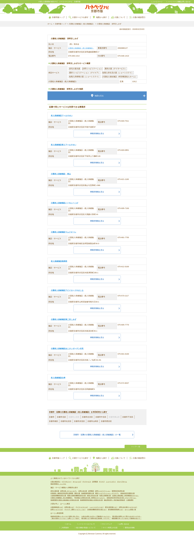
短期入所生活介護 (92, 495)
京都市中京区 (100, 417)
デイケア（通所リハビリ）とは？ (75, 509)
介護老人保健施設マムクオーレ (63, 232)
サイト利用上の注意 (110, 527)
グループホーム (122, 481)
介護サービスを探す (80, 17)
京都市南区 (53, 421)
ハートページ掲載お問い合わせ (179, 2)
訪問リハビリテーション (103, 491)
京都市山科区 (92, 421)
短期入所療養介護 (105, 495)
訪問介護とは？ (69, 507)
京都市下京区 (127, 417)
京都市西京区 (106, 421)
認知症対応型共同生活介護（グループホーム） (121, 498)
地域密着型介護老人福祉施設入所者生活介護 (65, 500)
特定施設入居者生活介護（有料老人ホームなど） (89, 498)
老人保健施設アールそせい (62, 116)
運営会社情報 (130, 527)
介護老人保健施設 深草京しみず (109, 24)
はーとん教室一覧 (130, 509)
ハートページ (157, 2)
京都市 (51, 417)
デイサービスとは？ (82, 507)
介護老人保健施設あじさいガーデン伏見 (67, 349)
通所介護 (77, 493)
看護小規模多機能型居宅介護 (76, 495)
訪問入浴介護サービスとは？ (128, 507)
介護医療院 (129, 500)
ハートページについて (87, 524)
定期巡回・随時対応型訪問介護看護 (62, 493)
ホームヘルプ (77, 481)
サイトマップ (107, 524)
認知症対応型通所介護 (127, 493)
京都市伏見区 (79, 421)
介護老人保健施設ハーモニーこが (64, 203)
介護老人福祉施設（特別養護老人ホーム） (125, 495)
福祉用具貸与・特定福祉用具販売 (114, 500)
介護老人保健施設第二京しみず (63, 319)
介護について (119, 17)
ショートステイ (111, 481)
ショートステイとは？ (97, 507)
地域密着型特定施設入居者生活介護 (91, 500)
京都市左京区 (87, 417)
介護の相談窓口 (139, 17)
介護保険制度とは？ (57, 507)
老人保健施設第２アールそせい (63, 145)
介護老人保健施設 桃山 (61, 174)
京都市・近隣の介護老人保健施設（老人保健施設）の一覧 (97, 435)
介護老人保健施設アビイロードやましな (67, 290)
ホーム (49, 24)
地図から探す (101, 17)
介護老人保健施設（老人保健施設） (82, 24)
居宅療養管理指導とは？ (115, 509)
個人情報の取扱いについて (86, 527)
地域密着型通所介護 (87, 493)
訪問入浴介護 (82, 491)
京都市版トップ (58, 17)
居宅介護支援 (55, 491)
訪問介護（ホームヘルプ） (68, 491)
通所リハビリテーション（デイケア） (107, 493)
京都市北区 (61, 417)
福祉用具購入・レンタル (58, 484)
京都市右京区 (66, 421)
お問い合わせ (124, 524)
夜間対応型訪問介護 (118, 491)
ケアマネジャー (67, 481)
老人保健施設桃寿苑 (59, 261)
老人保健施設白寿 (58, 378)
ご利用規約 (65, 527)
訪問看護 (95, 481)
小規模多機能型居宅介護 (58, 495)
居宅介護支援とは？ (111, 507)
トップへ (134, 446)
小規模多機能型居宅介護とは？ (97, 509)
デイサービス (86, 481)
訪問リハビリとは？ (57, 509)
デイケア (102, 481)
